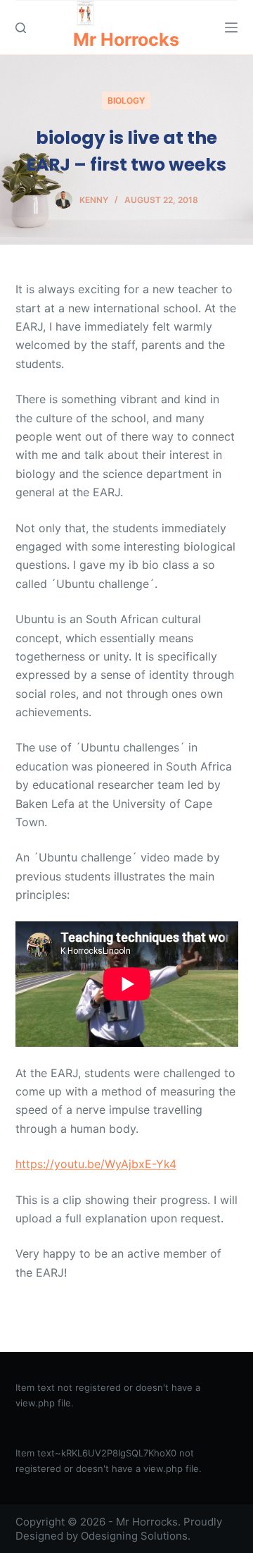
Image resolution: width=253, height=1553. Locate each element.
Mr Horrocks (126, 39)
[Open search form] (20, 28)
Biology (126, 100)
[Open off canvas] (231, 27)
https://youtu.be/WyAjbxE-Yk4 (95, 1164)
